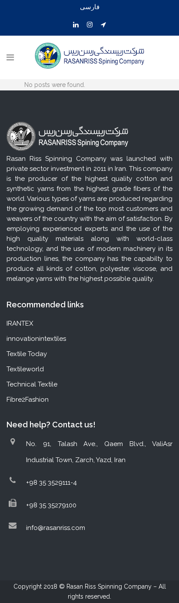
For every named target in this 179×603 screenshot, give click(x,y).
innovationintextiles (36, 339)
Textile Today (27, 354)
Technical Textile (32, 384)
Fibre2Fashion (28, 399)
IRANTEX (20, 323)
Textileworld (25, 369)
